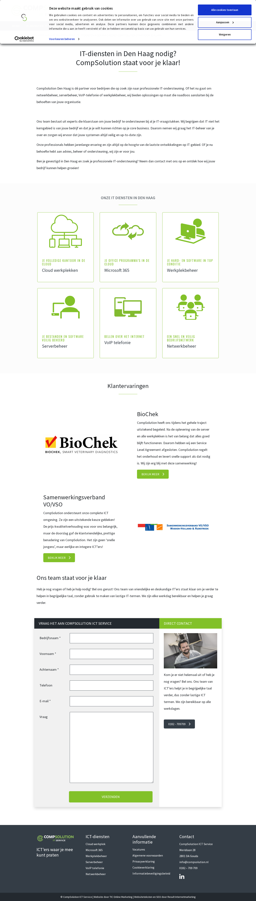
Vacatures (138, 849)
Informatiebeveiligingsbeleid (151, 873)
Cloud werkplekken (60, 270)
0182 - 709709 (177, 724)
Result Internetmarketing (182, 897)
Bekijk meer (150, 474)
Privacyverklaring (143, 861)
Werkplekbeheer (182, 270)
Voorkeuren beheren (62, 39)
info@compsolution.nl (194, 862)
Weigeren (225, 34)
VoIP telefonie (117, 342)
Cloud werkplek (95, 844)
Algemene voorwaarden (147, 855)
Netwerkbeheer (181, 346)
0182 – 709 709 (188, 868)
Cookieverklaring (143, 867)
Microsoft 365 (116, 270)
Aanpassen (222, 22)
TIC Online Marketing (121, 897)
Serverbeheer (54, 346)
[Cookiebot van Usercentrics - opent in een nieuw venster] (24, 39)
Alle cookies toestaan (224, 10)
